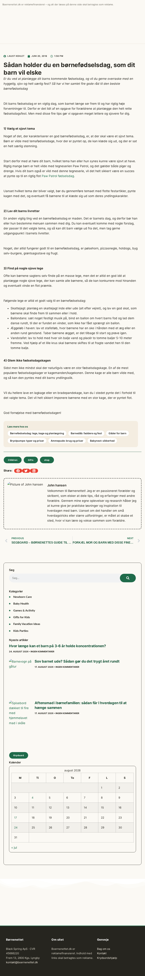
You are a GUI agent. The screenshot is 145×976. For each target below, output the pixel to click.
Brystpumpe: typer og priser (27, 440)
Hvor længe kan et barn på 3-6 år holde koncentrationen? (57, 646)
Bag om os (103, 949)
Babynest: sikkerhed (102, 440)
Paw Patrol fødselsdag (58, 176)
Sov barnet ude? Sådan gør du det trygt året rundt (77, 661)
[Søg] (128, 578)
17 (15, 817)
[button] (18, 471)
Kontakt (101, 953)
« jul (14, 847)
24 (16, 827)
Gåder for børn (117, 433)
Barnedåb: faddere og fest (86, 433)
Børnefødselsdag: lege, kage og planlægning (37, 433)
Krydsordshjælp (107, 958)
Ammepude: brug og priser (67, 440)
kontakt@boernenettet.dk (22, 962)
